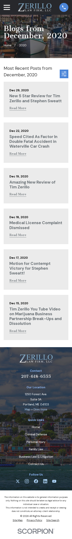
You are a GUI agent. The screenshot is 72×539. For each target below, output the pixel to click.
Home (36, 427)
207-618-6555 (36, 376)
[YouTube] (54, 481)
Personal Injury (35, 442)
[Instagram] (27, 481)
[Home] (34, 7)
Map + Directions (36, 409)
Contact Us (36, 464)
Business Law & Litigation (36, 457)
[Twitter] (18, 481)
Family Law (36, 449)
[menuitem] (18, 520)
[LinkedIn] (45, 481)
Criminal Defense (36, 434)
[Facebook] (36, 481)
